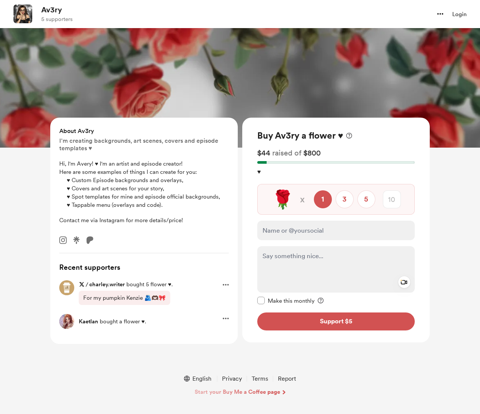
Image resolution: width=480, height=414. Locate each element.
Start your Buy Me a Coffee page (237, 392)
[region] (336, 230)
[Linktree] (76, 240)
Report (287, 378)
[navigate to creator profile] (23, 13)
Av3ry (51, 9)
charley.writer (107, 284)
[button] (440, 14)
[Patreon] (90, 240)
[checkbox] (286, 300)
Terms (260, 378)
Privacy (232, 378)
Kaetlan (88, 321)
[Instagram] (63, 240)
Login (459, 14)
